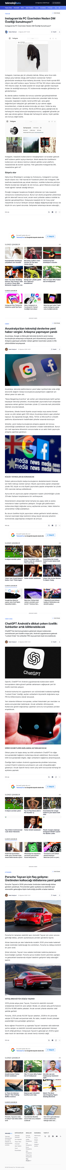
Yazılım (7, 13)
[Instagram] (49, 1136)
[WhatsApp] (56, 212)
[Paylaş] (59, 31)
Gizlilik (36, 1142)
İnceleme (43, 8)
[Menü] (59, 7)
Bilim (22, 8)
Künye (36, 1137)
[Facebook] (52, 212)
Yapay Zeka (8, 8)
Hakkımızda (37, 1135)
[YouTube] (56, 1136)
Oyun (36, 8)
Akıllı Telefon (29, 8)
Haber (7, 323)
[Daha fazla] (59, 212)
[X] (45, 1136)
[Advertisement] (33, 224)
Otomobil (16, 8)
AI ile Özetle (57, 13)
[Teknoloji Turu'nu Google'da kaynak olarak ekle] (33, 236)
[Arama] (55, 7)
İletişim (36, 1140)
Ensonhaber (18, 1150)
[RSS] (60, 1136)
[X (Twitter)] (48, 212)
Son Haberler (18, 1139)
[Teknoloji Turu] (13, 3)
